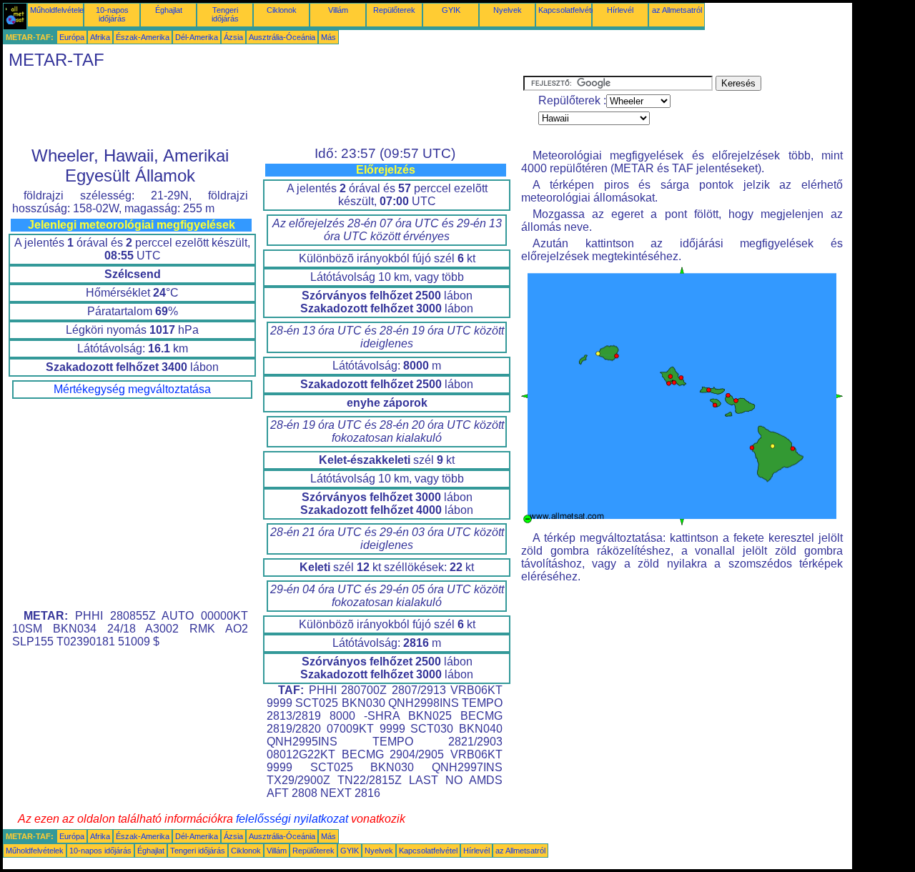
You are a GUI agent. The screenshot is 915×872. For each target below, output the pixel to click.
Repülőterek (394, 10)
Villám (338, 10)
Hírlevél (620, 10)
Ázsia (233, 37)
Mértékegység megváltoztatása (132, 389)
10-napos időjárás (112, 14)
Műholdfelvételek (59, 10)
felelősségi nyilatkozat (292, 819)
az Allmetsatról (677, 10)
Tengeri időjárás (225, 14)
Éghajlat (168, 10)
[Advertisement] (263, 108)
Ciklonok (282, 10)
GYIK (451, 10)
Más (328, 37)
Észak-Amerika (142, 37)
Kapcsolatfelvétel (567, 10)
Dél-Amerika (196, 37)
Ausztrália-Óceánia (282, 37)
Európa (71, 37)
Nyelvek (507, 10)
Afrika (100, 37)
